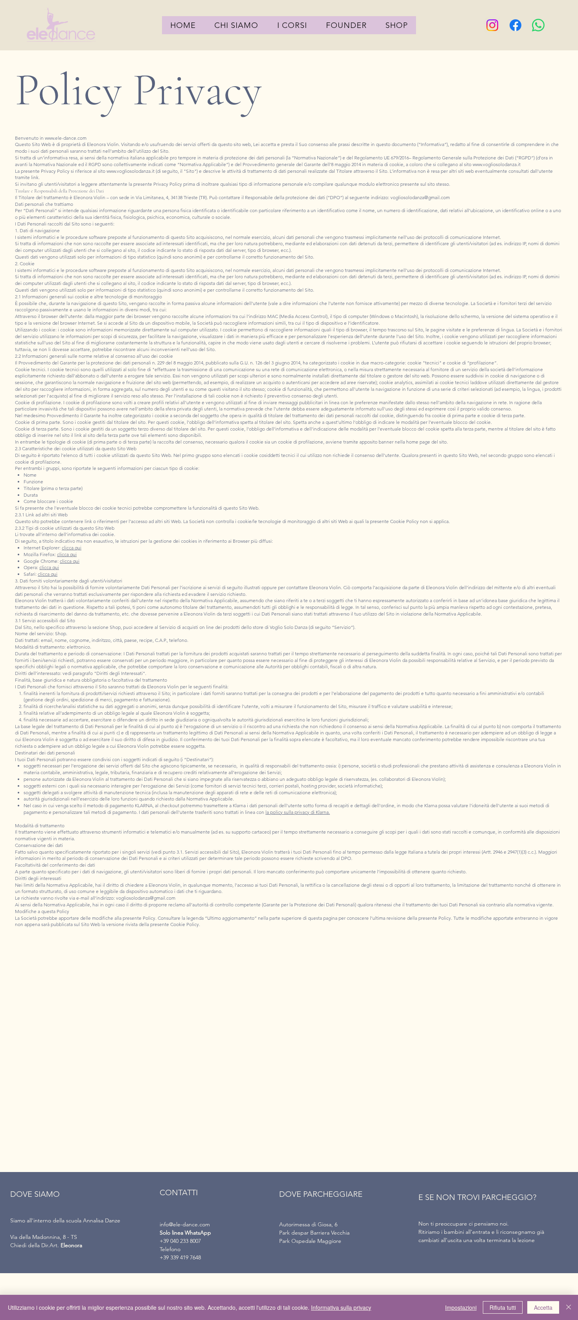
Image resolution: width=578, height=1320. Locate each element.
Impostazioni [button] (461, 1307)
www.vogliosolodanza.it (497, 164)
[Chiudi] (568, 1307)
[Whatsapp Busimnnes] (538, 25)
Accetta (543, 1307)
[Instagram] (492, 25)
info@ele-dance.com (185, 1224)
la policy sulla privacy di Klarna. (297, 812)
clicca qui (71, 548)
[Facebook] (515, 25)
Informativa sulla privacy (341, 1307)
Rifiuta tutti (503, 1307)
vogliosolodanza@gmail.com (420, 197)
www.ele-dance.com (66, 138)
